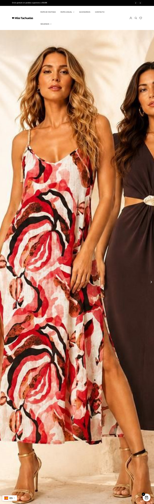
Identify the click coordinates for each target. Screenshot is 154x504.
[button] (2, 282)
